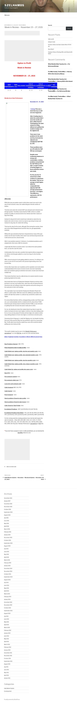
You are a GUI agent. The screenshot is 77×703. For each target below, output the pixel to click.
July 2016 (6, 517)
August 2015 (7, 546)
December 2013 (8, 602)
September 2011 (8, 661)
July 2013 (6, 616)
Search (50, 25)
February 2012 (7, 647)
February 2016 (7, 531)
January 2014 (7, 599)
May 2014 (6, 588)
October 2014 (7, 574)
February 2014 (7, 596)
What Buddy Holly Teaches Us (57, 64)
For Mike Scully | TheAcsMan (56, 71)
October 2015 (7, 540)
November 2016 (8, 506)
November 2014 (8, 571)
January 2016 (7, 534)
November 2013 (8, 605)
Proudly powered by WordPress (12, 699)
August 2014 (7, 579)
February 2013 (7, 630)
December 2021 (8, 498)
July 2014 (6, 582)
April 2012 (6, 641)
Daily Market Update (9, 688)
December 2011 (8, 652)
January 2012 (7, 650)
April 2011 (6, 675)
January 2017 (7, 501)
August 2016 (7, 515)
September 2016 (8, 512)
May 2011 (6, 672)
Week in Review (11, 466)
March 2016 (7, 529)
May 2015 (6, 554)
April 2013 (6, 624)
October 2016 (7, 509)
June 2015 (6, 551)
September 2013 (8, 610)
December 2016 (8, 503)
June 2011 (6, 669)
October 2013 (7, 607)
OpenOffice (20, 432)
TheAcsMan (22, 25)
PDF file (19, 333)
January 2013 (7, 633)
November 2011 (8, 655)
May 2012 (6, 638)
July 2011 (6, 667)
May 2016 (6, 523)
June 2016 (6, 520)
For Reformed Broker (63, 91)
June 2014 (6, 585)
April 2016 (6, 526)
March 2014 (7, 593)
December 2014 (8, 568)
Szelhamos (14, 5)
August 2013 (7, 613)
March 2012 (7, 644)
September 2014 (8, 576)
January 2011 (7, 678)
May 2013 (6, 622)
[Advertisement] (22, 33)
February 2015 (7, 562)
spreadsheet (33, 423)
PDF (40, 423)
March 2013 (7, 627)
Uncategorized (7, 691)
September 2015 (8, 543)
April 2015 (6, 557)
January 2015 (7, 565)
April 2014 (6, 591)
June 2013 (6, 619)
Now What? (51, 49)
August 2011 (7, 664)
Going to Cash (51, 41)
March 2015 (7, 560)
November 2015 (8, 537)
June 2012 (6, 636)
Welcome (7, 15)
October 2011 (7, 658)
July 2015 (6, 548)
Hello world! (51, 39)
